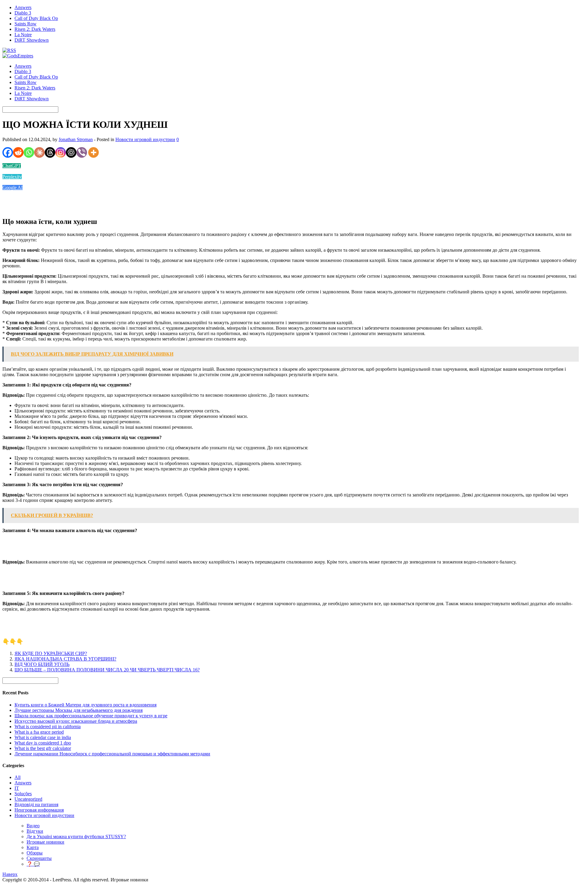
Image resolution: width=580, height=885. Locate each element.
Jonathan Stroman (76, 139)
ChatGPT (11, 165)
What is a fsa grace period (39, 732)
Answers (22, 7)
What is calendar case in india (42, 737)
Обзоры (35, 852)
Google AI (12, 187)
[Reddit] (18, 152)
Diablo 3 (22, 12)
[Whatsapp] (29, 152)
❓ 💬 (33, 864)
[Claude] (39, 152)
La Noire (23, 34)
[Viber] (81, 152)
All (17, 777)
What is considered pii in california (47, 726)
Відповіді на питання (36, 804)
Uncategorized (28, 799)
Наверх (10, 874)
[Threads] (50, 152)
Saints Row (25, 23)
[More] (93, 152)
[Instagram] (60, 152)
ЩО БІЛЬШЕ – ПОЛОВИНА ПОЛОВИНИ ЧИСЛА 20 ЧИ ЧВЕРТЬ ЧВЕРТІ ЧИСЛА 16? (107, 669)
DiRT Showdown (31, 40)
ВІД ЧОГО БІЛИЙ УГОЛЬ (41, 664)
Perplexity (12, 176)
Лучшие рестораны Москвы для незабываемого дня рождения (78, 710)
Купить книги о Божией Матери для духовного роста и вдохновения (85, 704)
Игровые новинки (45, 842)
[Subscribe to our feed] (9, 50)
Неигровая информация (39, 809)
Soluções (23, 793)
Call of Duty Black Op (36, 18)
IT (16, 788)
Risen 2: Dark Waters (34, 29)
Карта (33, 847)
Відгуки (35, 831)
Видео (33, 825)
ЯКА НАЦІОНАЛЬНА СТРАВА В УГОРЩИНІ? (65, 658)
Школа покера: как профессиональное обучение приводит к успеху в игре (90, 715)
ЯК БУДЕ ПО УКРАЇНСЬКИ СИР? (50, 653)
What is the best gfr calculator (42, 748)
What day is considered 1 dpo (42, 742)
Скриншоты (39, 858)
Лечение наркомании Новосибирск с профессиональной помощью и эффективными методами (112, 753)
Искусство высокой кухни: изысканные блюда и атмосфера (75, 721)
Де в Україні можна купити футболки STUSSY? (76, 836)
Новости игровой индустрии (145, 139)
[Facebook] (7, 152)
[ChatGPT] (71, 152)
